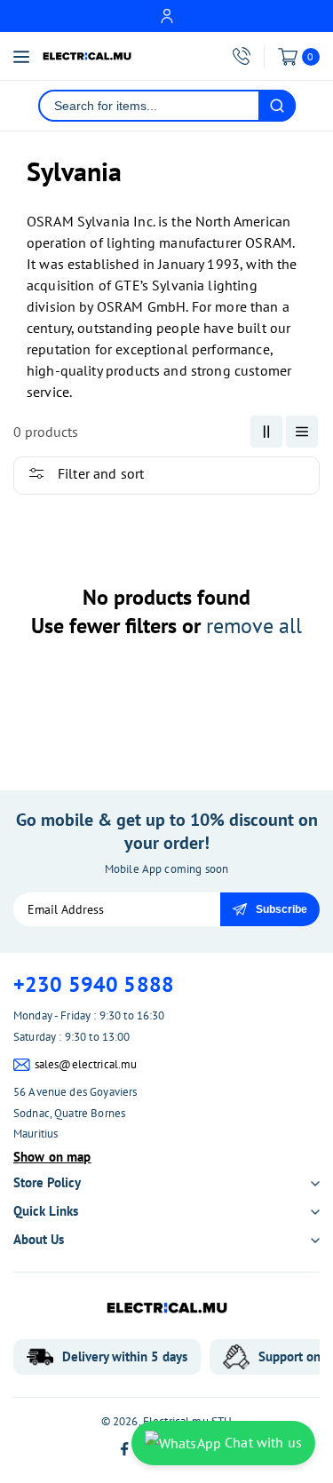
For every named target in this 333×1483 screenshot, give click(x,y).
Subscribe (281, 909)
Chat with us (261, 1442)
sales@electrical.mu (86, 1064)
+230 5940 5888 (93, 984)
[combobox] (149, 105)
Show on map (52, 1156)
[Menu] (21, 57)
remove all (254, 625)
